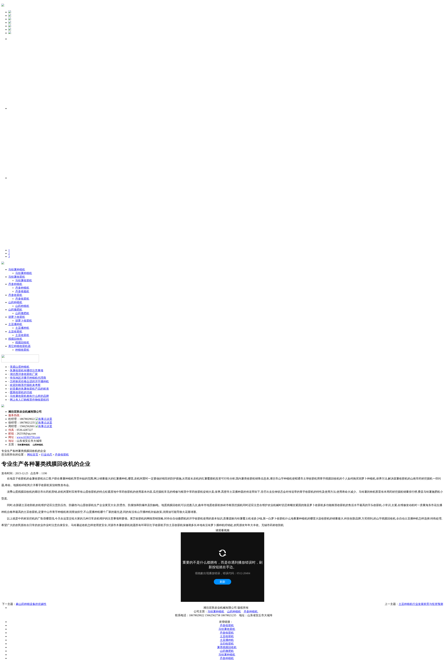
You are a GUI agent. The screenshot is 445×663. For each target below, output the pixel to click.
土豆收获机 (15, 331)
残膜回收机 (15, 338)
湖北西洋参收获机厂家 (24, 374)
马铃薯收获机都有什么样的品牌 (29, 395)
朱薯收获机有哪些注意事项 (26, 370)
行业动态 (46, 454)
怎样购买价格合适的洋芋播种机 (29, 381)
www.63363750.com (28, 437)
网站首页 (32, 454)
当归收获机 (227, 643)
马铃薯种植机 (16, 269)
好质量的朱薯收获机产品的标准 (29, 388)
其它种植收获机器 (19, 346)
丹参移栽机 (22, 291)
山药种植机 (15, 302)
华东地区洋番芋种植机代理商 (28, 377)
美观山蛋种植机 (19, 366)
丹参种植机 (15, 284)
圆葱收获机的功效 (21, 392)
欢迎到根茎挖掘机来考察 (25, 385)
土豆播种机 (15, 324)
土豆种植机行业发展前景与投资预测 (421, 604)
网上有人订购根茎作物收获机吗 (29, 399)
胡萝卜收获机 (16, 316)
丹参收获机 (15, 295)
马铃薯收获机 (16, 276)
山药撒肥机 (15, 309)
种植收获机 (22, 349)
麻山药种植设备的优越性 (31, 604)
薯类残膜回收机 (227, 647)
